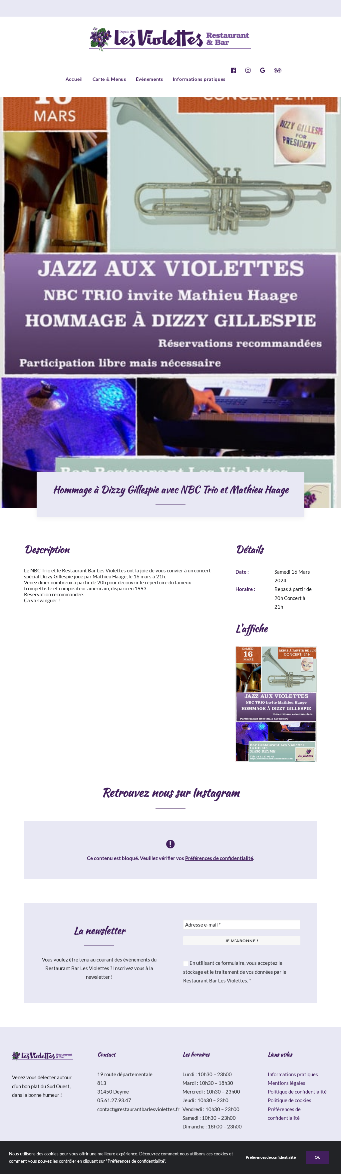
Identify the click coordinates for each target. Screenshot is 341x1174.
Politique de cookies (289, 1100)
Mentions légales (286, 1083)
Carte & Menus (109, 79)
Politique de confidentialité (297, 1092)
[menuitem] (74, 79)
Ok (317, 1157)
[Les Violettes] (170, 39)
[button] (235, 70)
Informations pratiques (199, 79)
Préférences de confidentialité (219, 858)
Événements (149, 79)
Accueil (74, 79)
